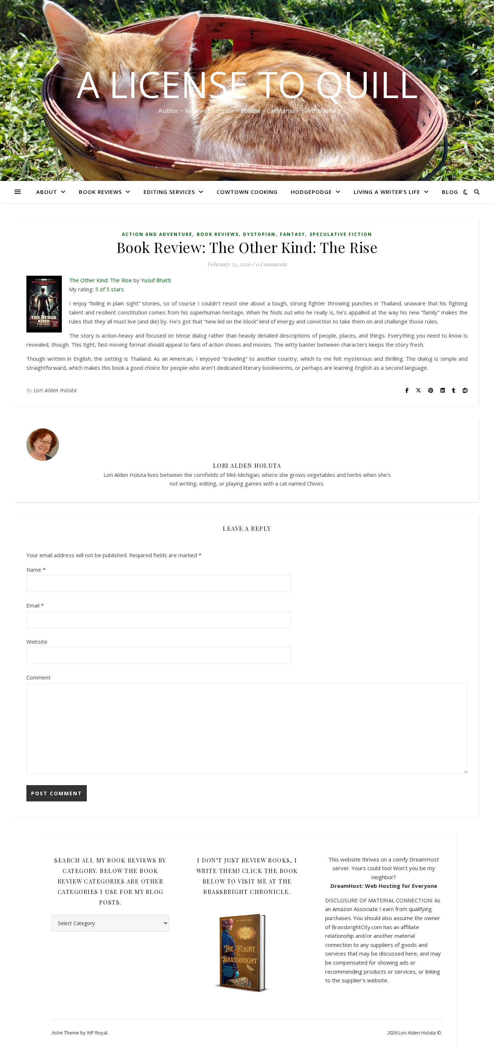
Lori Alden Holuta (55, 390)
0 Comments (271, 264)
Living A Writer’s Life (387, 191)
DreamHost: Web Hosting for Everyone (384, 885)
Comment (38, 677)
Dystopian (259, 234)
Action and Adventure (157, 234)
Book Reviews (100, 191)
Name (36, 569)
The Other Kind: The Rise (100, 280)
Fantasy (292, 234)
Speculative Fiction (341, 234)
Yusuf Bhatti (156, 280)
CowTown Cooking (247, 191)
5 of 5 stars (109, 289)
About (46, 191)
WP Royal (97, 1032)
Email (35, 605)
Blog (450, 191)
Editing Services (169, 191)
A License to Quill (247, 84)
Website (36, 641)
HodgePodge (311, 191)
